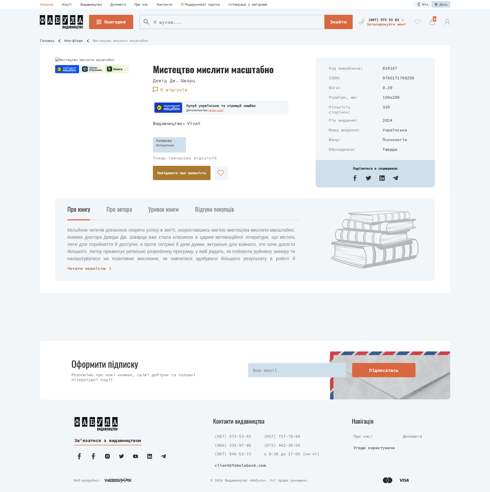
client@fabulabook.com (240, 465)
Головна (47, 40)
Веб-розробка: (87, 480)
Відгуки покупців (214, 208)
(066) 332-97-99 (233, 445)
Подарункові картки (202, 4)
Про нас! (363, 436)
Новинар (46, 4)
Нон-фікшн (73, 40)
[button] (355, 178)
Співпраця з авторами (247, 4)
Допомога (118, 4)
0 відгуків (173, 90)
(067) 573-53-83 (233, 436)
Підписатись (383, 370)
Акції (67, 4)
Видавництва (91, 4)
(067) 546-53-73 (233, 453)
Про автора (119, 208)
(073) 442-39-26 (282, 445)
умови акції (215, 110)
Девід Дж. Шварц (174, 80)
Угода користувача (374, 447)
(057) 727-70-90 (282, 436)
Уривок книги (163, 208)
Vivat (193, 123)
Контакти (164, 4)
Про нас (141, 4)
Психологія (395, 139)
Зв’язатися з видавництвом (107, 440)
